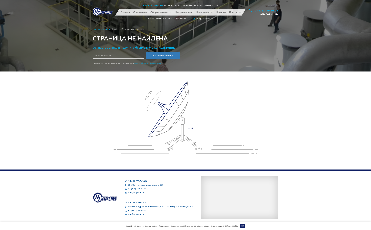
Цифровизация (183, 12)
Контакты (234, 12)
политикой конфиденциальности (148, 63)
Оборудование (159, 12)
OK (242, 226)
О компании (140, 12)
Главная (125, 12)
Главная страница (101, 29)
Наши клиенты (204, 12)
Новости (220, 12)
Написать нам (268, 14)
